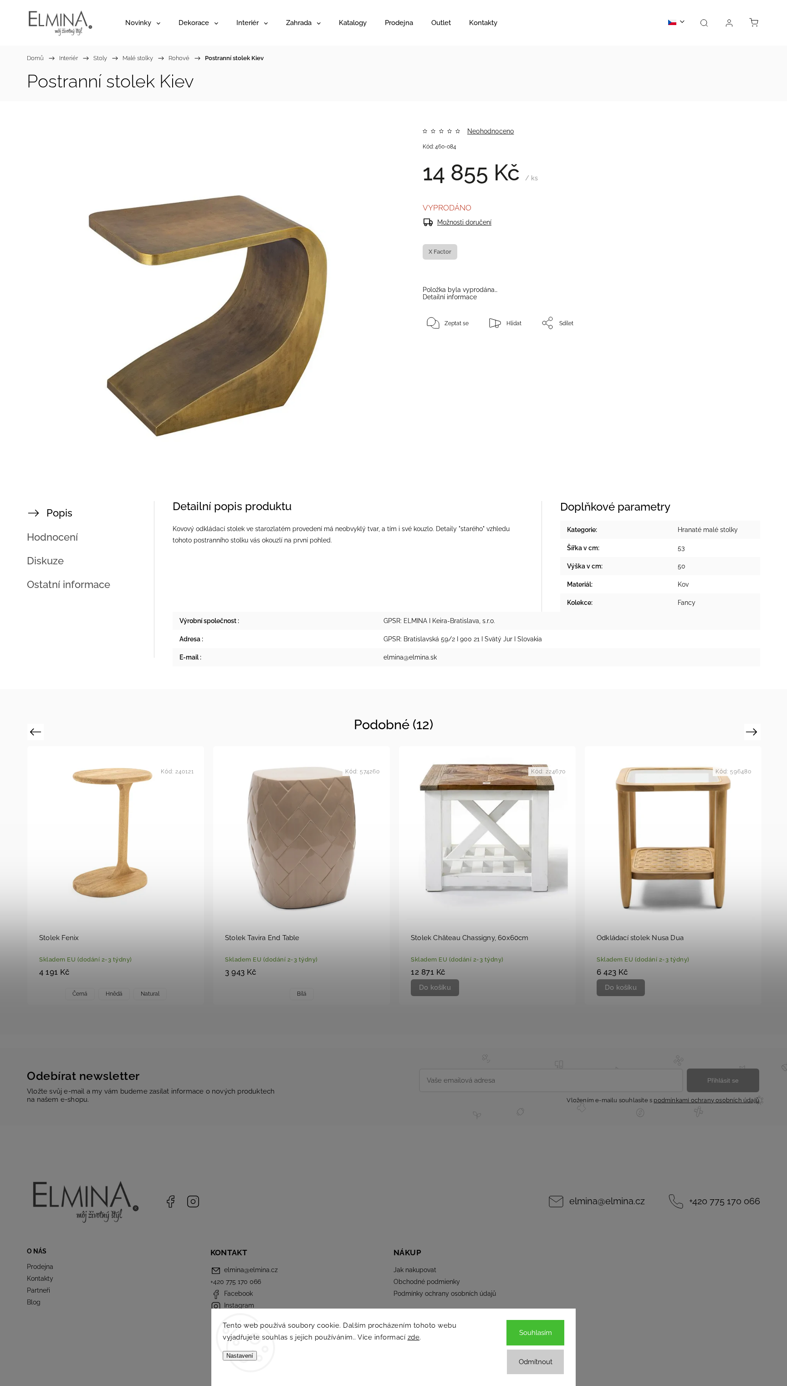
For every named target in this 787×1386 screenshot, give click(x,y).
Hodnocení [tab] (52, 537)
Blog (34, 1302)
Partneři (38, 1290)
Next (753, 731)
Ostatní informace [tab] (68, 584)
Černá (79, 994)
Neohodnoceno (490, 131)
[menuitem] (142, 23)
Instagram (193, 1201)
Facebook (170, 1201)
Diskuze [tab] (45, 561)
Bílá (302, 994)
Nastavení (239, 1355)
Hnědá (114, 994)
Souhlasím (535, 1333)
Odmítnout (535, 1362)
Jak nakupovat (415, 1269)
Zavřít (716, 353)
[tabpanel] (115, 875)
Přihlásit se (723, 1080)
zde (414, 1337)
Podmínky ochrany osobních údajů (445, 1293)
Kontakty (40, 1278)
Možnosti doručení (464, 222)
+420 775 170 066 (724, 1201)
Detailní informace (450, 297)
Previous (36, 731)
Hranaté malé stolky (708, 529)
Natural (150, 994)
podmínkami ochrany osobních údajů (706, 1100)
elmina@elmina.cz (607, 1201)
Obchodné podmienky (427, 1281)
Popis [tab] (59, 513)
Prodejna (40, 1266)
